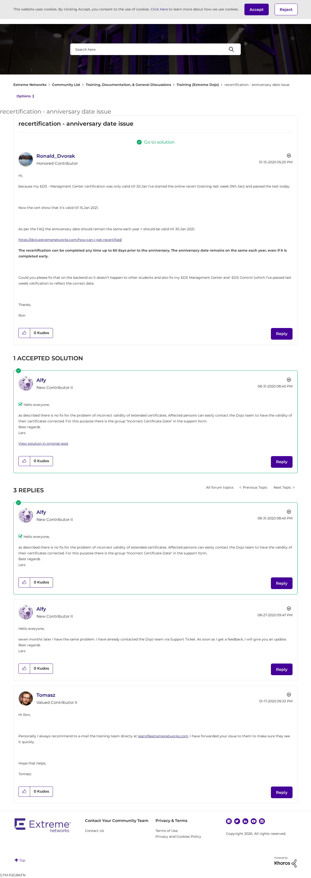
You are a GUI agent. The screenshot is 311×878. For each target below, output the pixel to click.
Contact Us (94, 831)
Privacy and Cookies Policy (178, 836)
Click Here (159, 9)
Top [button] (22, 860)
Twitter (237, 821)
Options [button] (24, 96)
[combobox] (155, 49)
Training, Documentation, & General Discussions (128, 84)
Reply (281, 333)
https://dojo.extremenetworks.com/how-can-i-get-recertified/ (70, 240)
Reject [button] (286, 9)
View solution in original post (43, 443)
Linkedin (245, 821)
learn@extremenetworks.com (163, 736)
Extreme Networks (29, 84)
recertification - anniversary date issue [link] (257, 84)
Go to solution (159, 142)
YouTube (254, 821)
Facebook (229, 821)
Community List (66, 84)
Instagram (262, 821)
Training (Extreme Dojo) (198, 84)
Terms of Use (167, 831)
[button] (256, 9)
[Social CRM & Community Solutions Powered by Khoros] (285, 862)
